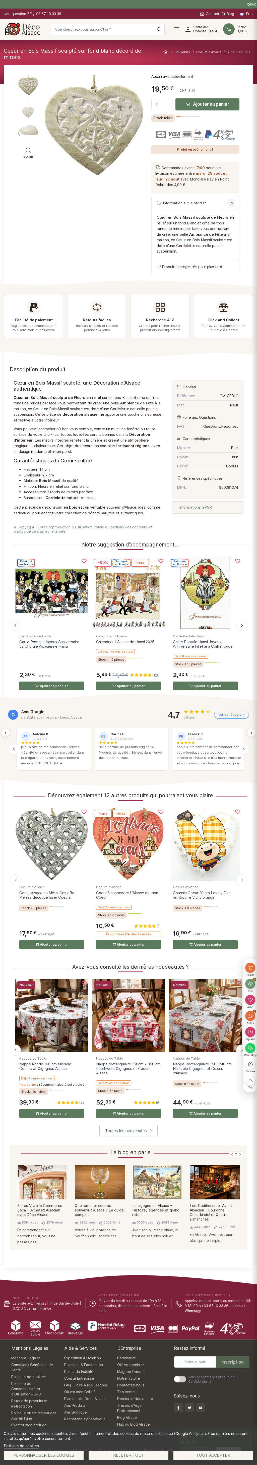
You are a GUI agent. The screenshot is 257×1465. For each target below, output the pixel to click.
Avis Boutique (75, 1412)
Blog (230, 14)
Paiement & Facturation (83, 1365)
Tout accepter (213, 1455)
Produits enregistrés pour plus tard (192, 266)
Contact (212, 14)
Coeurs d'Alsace (32, 887)
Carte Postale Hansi (35, 636)
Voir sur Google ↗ (231, 714)
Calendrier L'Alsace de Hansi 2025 (125, 641)
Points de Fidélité (78, 1371)
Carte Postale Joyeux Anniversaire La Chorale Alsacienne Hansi (49, 644)
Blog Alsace (127, 1417)
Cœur (181, 239)
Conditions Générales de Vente (32, 1367)
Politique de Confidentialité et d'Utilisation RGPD (26, 1388)
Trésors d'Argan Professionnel (130, 1408)
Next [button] (240, 1154)
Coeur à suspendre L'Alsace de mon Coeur (127, 895)
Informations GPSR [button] (195, 507)
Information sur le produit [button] (184, 203)
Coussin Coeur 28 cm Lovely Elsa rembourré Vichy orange (201, 895)
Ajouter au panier (210, 104)
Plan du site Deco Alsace (85, 1398)
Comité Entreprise (79, 1378)
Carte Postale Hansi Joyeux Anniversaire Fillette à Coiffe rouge (203, 644)
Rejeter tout (128, 1455)
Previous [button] (232, 1154)
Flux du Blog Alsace (133, 1424)
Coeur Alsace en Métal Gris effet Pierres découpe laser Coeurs (47, 895)
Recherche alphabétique (85, 1419)
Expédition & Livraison (82, 1358)
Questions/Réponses (220, 426)
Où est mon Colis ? (79, 1392)
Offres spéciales (131, 1365)
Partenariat (126, 1358)
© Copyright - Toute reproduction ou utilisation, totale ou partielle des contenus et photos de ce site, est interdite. (83, 529)
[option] (42, 1206)
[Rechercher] (159, 29)
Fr (247, 14)
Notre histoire (128, 1378)
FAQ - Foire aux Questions (86, 1385)
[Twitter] (189, 1407)
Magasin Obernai (131, 1371)
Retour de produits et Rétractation (29, 1403)
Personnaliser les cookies (43, 1455)
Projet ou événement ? (195, 149)
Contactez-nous (130, 1385)
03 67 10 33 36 (48, 14)
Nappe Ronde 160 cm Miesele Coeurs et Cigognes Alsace (45, 1066)
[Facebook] (178, 1407)
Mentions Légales (26, 1358)
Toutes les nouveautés (126, 1130)
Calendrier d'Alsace (111, 636)
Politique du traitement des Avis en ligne (33, 1415)
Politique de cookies (21, 1445)
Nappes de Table (32, 1058)
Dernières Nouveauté (135, 1398)
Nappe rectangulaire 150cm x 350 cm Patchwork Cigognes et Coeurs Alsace (128, 1068)
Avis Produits (75, 1405)
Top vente (126, 1392)
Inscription (233, 1362)
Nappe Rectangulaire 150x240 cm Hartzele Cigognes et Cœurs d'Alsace (202, 1068)
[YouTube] (200, 1407)
